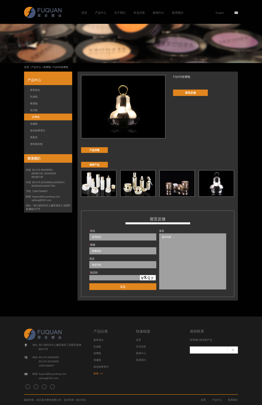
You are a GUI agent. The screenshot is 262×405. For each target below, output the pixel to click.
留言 (161, 230)
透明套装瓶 (36, 144)
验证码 (93, 272)
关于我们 (120, 12)
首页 (84, 12)
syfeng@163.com (41, 200)
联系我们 (177, 12)
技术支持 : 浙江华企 (75, 399)
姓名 (92, 230)
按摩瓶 (47, 67)
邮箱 (92, 244)
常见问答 (139, 12)
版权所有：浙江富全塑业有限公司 (42, 399)
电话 (91, 258)
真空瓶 (34, 110)
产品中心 (100, 12)
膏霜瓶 (34, 103)
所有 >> (98, 373)
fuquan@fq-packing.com (46, 196)
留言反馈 (190, 92)
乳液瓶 (34, 96)
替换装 (34, 137)
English (220, 12)
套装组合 (35, 89)
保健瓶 (34, 123)
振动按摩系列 (37, 130)
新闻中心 (158, 12)
